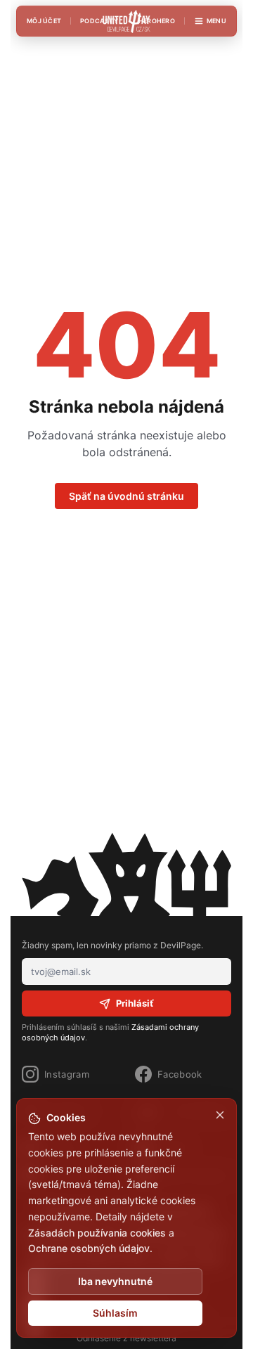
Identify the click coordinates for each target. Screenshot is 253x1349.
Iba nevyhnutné (115, 1281)
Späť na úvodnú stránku (126, 496)
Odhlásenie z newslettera (126, 1338)
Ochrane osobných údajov (89, 1248)
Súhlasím (115, 1313)
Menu (216, 21)
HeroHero (156, 21)
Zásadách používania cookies (97, 1233)
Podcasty (99, 21)
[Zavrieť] (220, 1114)
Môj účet (44, 21)
